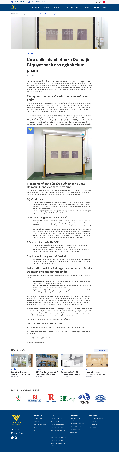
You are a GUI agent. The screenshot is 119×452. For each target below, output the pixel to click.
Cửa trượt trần (93, 424)
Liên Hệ (96, 7)
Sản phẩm (56, 7)
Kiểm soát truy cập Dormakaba (75, 419)
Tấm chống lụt (55, 421)
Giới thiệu (46, 7)
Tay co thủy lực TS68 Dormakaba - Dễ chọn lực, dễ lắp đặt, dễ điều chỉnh (71, 373)
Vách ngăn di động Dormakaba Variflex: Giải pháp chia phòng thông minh (96, 373)
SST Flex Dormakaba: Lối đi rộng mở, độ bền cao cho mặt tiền (47, 373)
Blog (104, 7)
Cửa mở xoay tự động (76, 426)
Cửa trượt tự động (75, 429)
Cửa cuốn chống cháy (57, 440)
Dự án (87, 7)
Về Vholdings (38, 418)
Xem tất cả (101, 350)
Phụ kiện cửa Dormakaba (77, 423)
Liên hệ (36, 431)
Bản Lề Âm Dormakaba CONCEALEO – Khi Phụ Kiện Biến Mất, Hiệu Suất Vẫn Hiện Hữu (21, 373)
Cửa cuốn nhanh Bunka (57, 427)
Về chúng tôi (38, 415)
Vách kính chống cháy (57, 434)
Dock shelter (92, 421)
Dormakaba (74, 415)
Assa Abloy (93, 415)
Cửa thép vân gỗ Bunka (57, 418)
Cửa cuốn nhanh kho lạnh (96, 418)
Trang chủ (35, 7)
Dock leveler (92, 427)
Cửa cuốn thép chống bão (58, 431)
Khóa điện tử (73, 432)
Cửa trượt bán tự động (57, 424)
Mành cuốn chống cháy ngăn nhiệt (59, 444)
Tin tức (13, 369)
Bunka (53, 415)
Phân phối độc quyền (72, 7)
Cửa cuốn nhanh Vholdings (58, 437)
